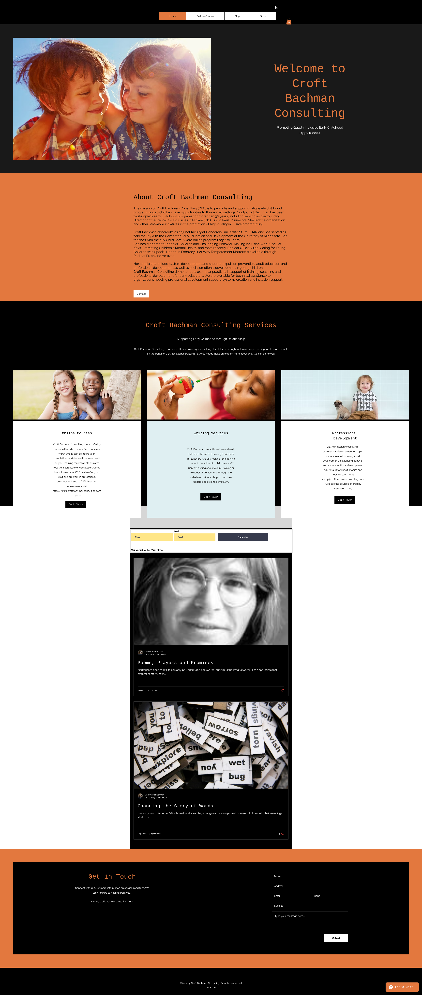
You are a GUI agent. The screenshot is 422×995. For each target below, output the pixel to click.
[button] (289, 21)
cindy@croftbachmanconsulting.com (343, 479)
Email (176, 531)
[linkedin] (276, 7)
